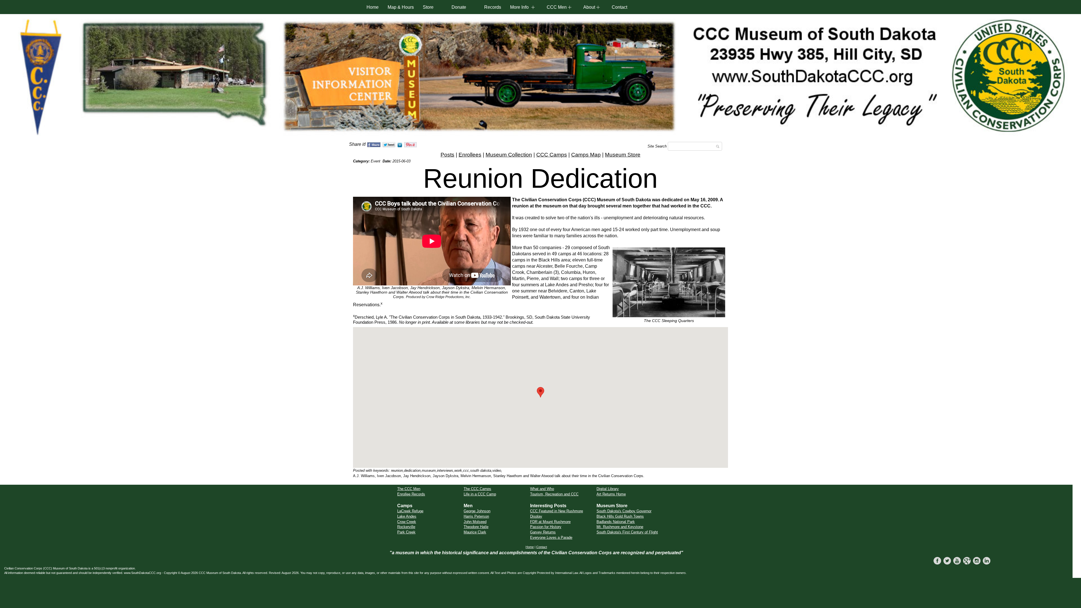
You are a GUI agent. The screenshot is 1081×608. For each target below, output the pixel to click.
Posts (447, 155)
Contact (619, 7)
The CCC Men (408, 489)
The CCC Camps (477, 489)
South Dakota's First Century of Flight (627, 532)
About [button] (589, 7)
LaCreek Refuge (410, 511)
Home (373, 7)
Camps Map (586, 155)
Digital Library (608, 489)
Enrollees (470, 155)
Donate (459, 7)
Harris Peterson (476, 516)
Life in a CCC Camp (480, 494)
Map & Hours (401, 7)
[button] (540, 392)
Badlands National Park (616, 522)
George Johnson (477, 511)
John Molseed (475, 522)
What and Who (542, 489)
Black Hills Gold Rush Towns (620, 516)
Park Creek (406, 532)
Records (492, 7)
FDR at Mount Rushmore (550, 522)
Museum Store (622, 155)
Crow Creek (406, 522)
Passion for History (545, 527)
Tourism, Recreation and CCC (554, 494)
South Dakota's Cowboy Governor (624, 511)
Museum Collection (509, 155)
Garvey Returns (543, 532)
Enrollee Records (411, 494)
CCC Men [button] (557, 7)
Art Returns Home (611, 494)
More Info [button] (519, 7)
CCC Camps (551, 155)
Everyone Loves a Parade (551, 537)
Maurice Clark (475, 532)
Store (428, 7)
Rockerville (406, 527)
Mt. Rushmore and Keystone (620, 527)
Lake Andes (406, 516)
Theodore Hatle (476, 527)
